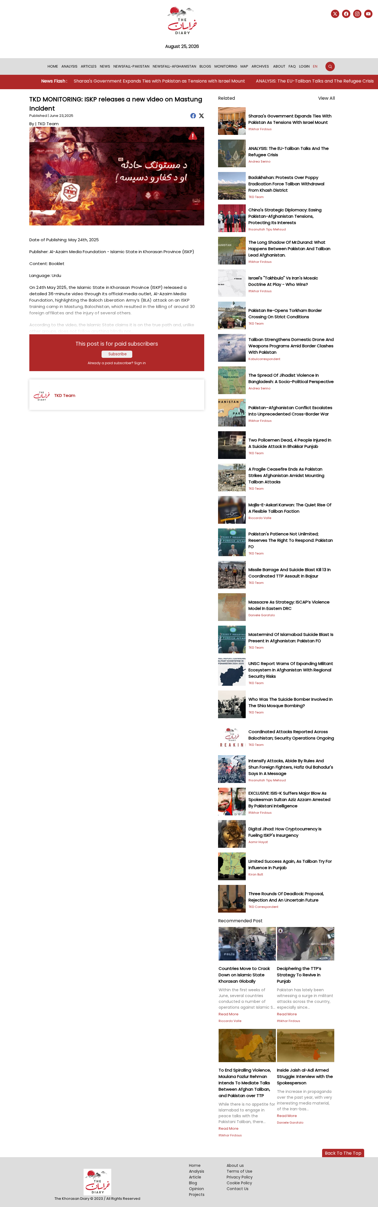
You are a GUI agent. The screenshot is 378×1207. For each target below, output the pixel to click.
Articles (89, 66)
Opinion (196, 1188)
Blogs (205, 66)
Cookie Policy (239, 1183)
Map (244, 66)
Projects (196, 1194)
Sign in (140, 363)
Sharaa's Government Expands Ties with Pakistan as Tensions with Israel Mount (137, 81)
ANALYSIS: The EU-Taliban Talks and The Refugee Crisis (292, 81)
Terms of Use (239, 1171)
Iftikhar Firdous (260, 129)
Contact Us (237, 1188)
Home (53, 66)
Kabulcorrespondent (264, 359)
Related (226, 98)
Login (304, 66)
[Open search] (330, 66)
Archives (260, 66)
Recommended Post (240, 921)
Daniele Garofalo (261, 615)
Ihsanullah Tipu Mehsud (267, 229)
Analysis (69, 66)
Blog (193, 1183)
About (279, 66)
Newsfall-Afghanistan (174, 66)
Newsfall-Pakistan (131, 66)
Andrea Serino (259, 161)
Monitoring (225, 66)
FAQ (292, 66)
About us (235, 1165)
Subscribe (117, 354)
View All (326, 98)
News (105, 66)
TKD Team (256, 197)
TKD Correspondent (263, 907)
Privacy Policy (240, 1177)
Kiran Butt (255, 874)
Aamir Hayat (258, 842)
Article (195, 1177)
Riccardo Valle (259, 518)
